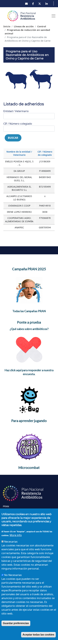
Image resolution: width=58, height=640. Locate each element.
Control (41, 26)
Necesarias (11, 541)
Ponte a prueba (29, 322)
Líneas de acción (24, 26)
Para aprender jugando (29, 420)
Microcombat (29, 467)
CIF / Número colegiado (17, 123)
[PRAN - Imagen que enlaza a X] (39, 4)
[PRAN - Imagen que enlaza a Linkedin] (46, 4)
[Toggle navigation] (53, 16)
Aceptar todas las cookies (38, 634)
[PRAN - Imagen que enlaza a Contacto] (26, 4)
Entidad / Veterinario (16, 111)
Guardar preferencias (16, 623)
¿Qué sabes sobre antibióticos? (29, 329)
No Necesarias (13, 575)
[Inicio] (21, 16)
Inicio (6, 26)
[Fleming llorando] (29, 290)
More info (16, 535)
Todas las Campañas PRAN (29, 311)
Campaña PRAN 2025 (29, 269)
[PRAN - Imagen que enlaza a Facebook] (33, 4)
